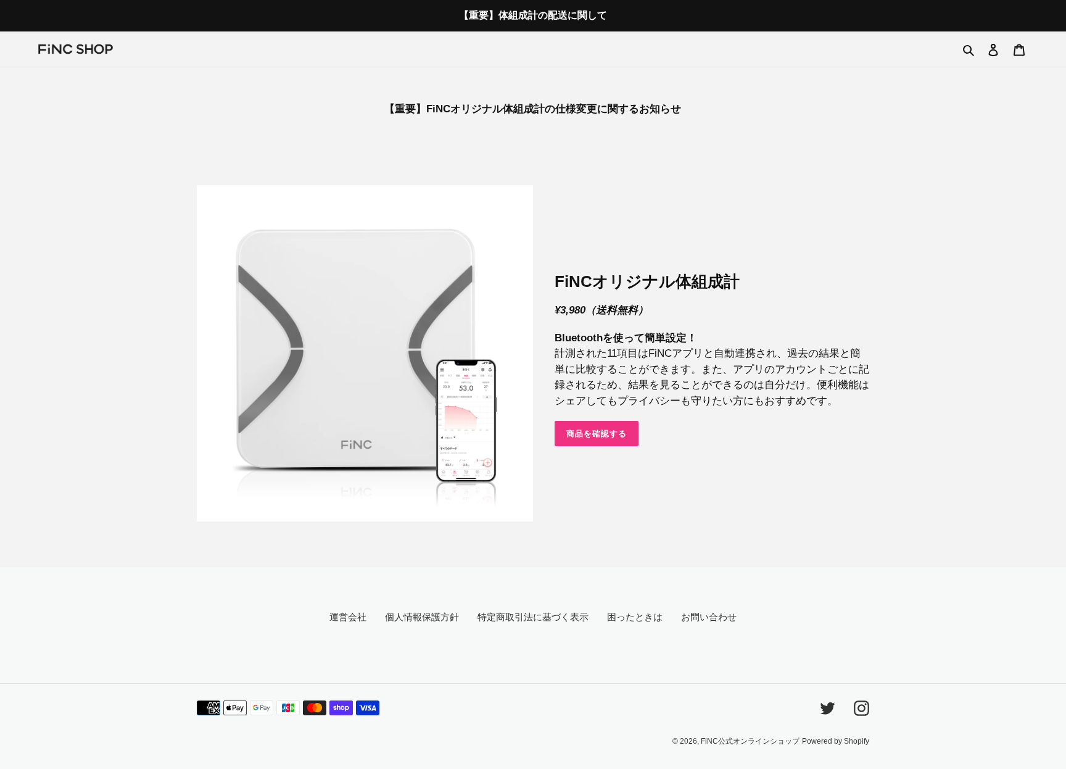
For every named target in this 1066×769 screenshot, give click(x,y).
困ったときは (635, 617)
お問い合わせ (709, 617)
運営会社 (347, 617)
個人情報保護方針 (422, 617)
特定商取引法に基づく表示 (533, 617)
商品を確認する (596, 433)
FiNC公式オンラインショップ (750, 741)
